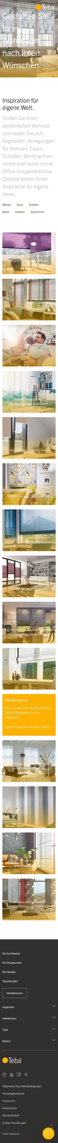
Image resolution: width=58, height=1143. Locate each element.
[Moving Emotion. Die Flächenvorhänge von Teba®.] (29, 411)
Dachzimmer (37, 211)
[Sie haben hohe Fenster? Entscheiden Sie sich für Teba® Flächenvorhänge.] (29, 919)
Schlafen (34, 204)
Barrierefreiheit (10, 1115)
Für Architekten (11, 953)
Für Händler (9, 972)
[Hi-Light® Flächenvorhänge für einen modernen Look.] (29, 873)
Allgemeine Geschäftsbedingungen (22, 1086)
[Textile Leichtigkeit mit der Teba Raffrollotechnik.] (29, 550)
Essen (20, 204)
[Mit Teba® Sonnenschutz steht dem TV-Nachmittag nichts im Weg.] (29, 642)
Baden (6, 211)
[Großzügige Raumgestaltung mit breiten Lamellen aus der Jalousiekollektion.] (29, 780)
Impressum (8, 1100)
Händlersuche (15, 993)
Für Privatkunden (12, 962)
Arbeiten (20, 211)
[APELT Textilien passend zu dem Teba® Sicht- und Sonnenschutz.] (29, 504)
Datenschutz (9, 1108)
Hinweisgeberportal (13, 1093)
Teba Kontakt (9, 981)
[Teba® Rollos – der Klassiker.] (29, 457)
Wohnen (6, 204)
